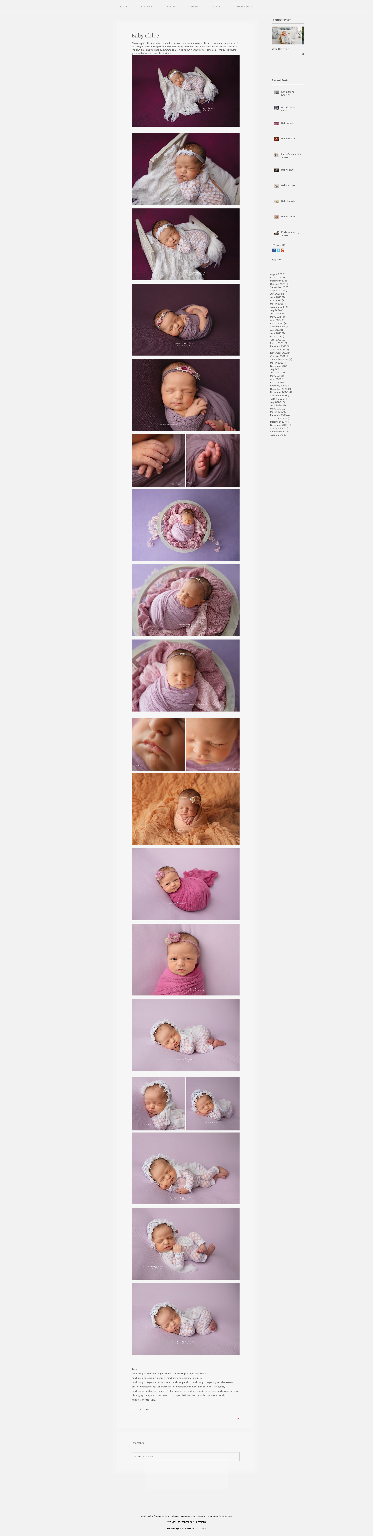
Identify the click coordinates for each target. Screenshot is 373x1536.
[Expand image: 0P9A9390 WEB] (213, 1103)
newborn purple (172, 1395)
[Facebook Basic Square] (274, 250)
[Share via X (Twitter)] (140, 1409)
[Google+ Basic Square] (282, 250)
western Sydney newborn (171, 1391)
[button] (194, 6)
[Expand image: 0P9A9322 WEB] (158, 744)
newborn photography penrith (148, 1378)
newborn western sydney (211, 1386)
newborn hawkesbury (184, 1386)
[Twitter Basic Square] (278, 250)
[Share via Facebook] (133, 1409)
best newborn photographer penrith (151, 1386)
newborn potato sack (198, 1391)
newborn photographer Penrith (191, 1373)
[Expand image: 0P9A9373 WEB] (158, 1103)
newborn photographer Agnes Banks (152, 1373)
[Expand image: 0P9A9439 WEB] (158, 460)
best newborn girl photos (225, 1391)
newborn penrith (181, 1382)
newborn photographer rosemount (151, 1382)
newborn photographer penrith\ (184, 1378)
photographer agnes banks (146, 1395)
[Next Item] (299, 35)
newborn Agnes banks (144, 1391)
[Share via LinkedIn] (147, 1409)
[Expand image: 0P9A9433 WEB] (213, 460)
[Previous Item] (276, 35)
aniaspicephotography (144, 1400)
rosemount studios (216, 1395)
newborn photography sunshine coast (212, 1382)
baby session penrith (193, 1395)
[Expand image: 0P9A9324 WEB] (213, 744)
